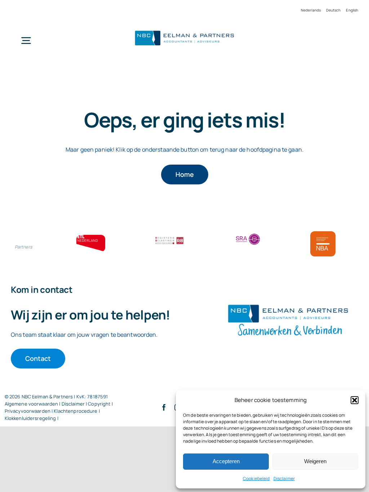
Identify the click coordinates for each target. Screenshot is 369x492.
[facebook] (164, 407)
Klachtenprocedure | (76, 411)
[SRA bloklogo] (248, 234)
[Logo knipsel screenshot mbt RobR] (184, 31)
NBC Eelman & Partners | (49, 396)
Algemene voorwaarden (31, 404)
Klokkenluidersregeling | (31, 418)
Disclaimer (284, 478)
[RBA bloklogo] (169, 238)
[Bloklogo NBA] (322, 234)
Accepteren (226, 461)
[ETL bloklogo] (90, 238)
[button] (354, 400)
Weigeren (315, 461)
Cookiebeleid (256, 478)
